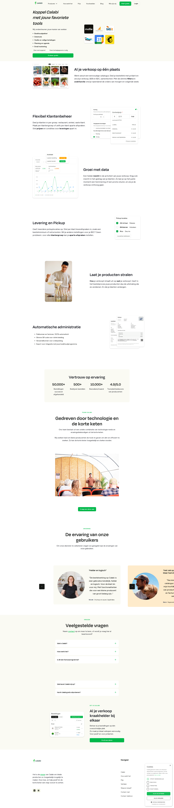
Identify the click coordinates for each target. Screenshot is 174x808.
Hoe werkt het (67, 4)
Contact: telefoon (127, 796)
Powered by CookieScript (158, 804)
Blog (101, 4)
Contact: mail (125, 792)
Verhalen (124, 784)
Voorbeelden (90, 4)
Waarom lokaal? (126, 788)
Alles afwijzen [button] (158, 798)
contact (71, 631)
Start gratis (125, 3)
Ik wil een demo (107, 740)
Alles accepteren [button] (158, 793)
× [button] (170, 765)
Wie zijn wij (112, 4)
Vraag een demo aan (87, 509)
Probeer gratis (53, 55)
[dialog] (158, 785)
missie (42, 774)
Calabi (123, 772)
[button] (53, 4)
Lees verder (158, 775)
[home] (39, 3)
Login (136, 3)
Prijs (79, 4)
